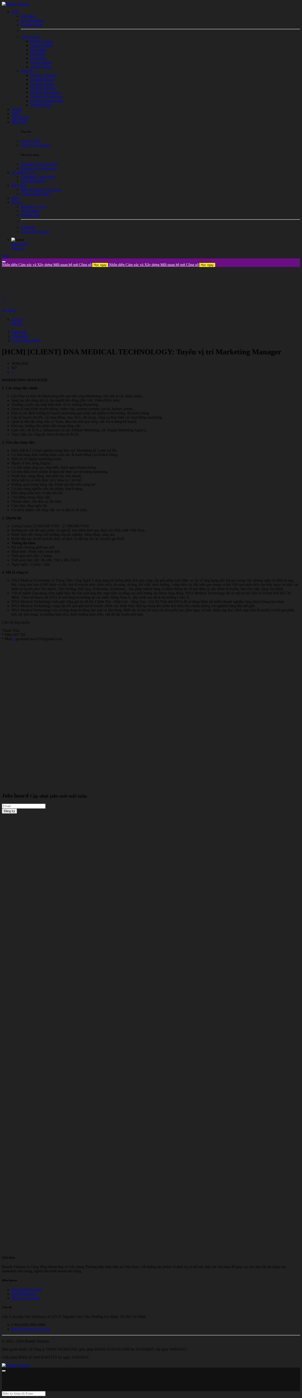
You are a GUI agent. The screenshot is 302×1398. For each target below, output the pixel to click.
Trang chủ (18, 332)
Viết (5, 256)
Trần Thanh (8, 310)
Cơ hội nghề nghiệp (26, 340)
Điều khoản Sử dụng (26, 1289)
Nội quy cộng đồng (25, 1298)
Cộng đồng (19, 336)
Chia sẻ (16, 319)
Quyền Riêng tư (23, 1294)
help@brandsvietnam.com (30, 1329)
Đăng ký (17, 248)
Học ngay (100, 265)
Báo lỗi (16, 324)
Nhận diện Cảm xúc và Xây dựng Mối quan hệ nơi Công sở (54, 265)
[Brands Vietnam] (16, 4)
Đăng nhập (19, 244)
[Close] (4, 261)
